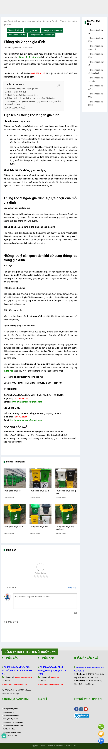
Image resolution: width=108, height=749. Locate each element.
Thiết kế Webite (53, 745)
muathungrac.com (13, 48)
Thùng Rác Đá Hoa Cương (12, 732)
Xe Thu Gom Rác (9, 729)
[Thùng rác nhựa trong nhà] (66, 478)
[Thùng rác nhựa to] (15, 478)
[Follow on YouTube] (86, 709)
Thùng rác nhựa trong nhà (65, 492)
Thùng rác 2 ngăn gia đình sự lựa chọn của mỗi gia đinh (31, 98)
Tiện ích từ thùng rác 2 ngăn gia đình (22, 89)
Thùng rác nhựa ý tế (39, 526)
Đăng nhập (72, 587)
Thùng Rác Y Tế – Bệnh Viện (42, 35)
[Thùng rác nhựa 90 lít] (15, 514)
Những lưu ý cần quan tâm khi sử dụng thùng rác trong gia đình (34, 101)
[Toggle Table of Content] (58, 85)
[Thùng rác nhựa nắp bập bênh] (66, 514)
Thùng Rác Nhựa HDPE (11, 709)
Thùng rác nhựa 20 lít (39, 491)
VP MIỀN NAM (13, 105)
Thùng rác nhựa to (12, 491)
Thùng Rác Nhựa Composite (13, 725)
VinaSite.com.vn (70, 745)
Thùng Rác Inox (8, 712)
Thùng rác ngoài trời (17, 35)
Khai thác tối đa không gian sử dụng (22, 95)
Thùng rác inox (32, 30)
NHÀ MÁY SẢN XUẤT (16, 108)
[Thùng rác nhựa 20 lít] (40, 478)
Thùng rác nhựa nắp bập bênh (64, 527)
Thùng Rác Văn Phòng (52, 30)
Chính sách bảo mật (10, 736)
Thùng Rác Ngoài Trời (10, 719)
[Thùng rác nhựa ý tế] (40, 514)
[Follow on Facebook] (76, 709)
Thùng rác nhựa (15, 30)
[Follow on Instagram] (81, 709)
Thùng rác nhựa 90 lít (13, 526)
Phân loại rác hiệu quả (16, 92)
